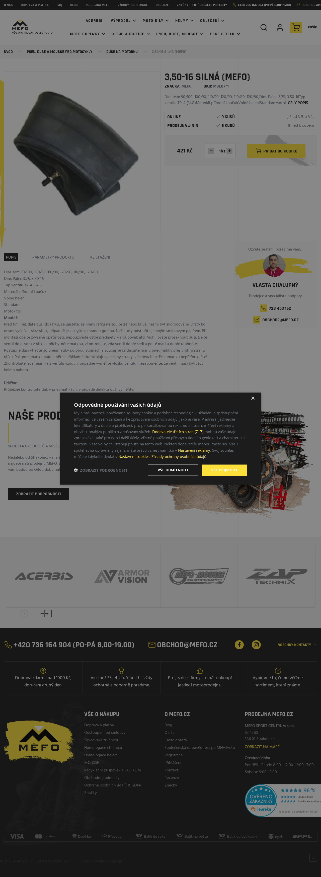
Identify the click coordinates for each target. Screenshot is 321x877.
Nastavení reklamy (194, 450)
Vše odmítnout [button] (173, 469)
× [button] (253, 398)
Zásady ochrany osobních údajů (178, 456)
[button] (100, 470)
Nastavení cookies (133, 456)
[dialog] (160, 438)
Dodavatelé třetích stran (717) (177, 431)
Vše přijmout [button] (224, 469)
